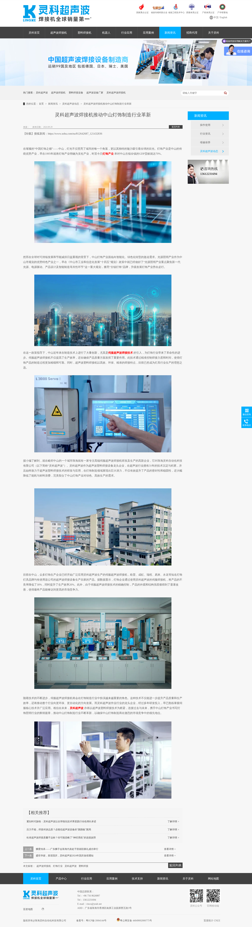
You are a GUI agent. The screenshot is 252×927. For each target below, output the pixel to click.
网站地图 (213, 878)
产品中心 (61, 878)
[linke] (41, 903)
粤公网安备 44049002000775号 (136, 920)
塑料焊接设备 (76, 92)
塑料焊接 (83, 866)
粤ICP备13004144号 (96, 920)
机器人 (106, 32)
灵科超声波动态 (71, 104)
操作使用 (205, 125)
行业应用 (126, 32)
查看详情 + (170, 849)
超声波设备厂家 (94, 92)
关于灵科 (213, 32)
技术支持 (137, 878)
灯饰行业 (58, 866)
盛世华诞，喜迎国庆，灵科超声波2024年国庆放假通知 (64, 855)
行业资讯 (205, 133)
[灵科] (126, 85)
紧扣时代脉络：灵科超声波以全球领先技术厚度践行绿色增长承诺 (61, 821)
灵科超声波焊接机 (116, 92)
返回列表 (176, 127)
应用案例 (148, 32)
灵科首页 (34, 32)
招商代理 (191, 32)
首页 (41, 104)
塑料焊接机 (84, 32)
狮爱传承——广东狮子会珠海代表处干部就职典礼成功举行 (67, 849)
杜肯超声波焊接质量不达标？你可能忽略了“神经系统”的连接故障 (61, 837)
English (223, 17)
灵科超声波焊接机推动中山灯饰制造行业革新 (107, 104)
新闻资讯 (170, 32)
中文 (216, 17)
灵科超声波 (42, 92)
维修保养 (205, 142)
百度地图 (28, 909)
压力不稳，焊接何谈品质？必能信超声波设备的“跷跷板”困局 (59, 829)
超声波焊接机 (58, 32)
